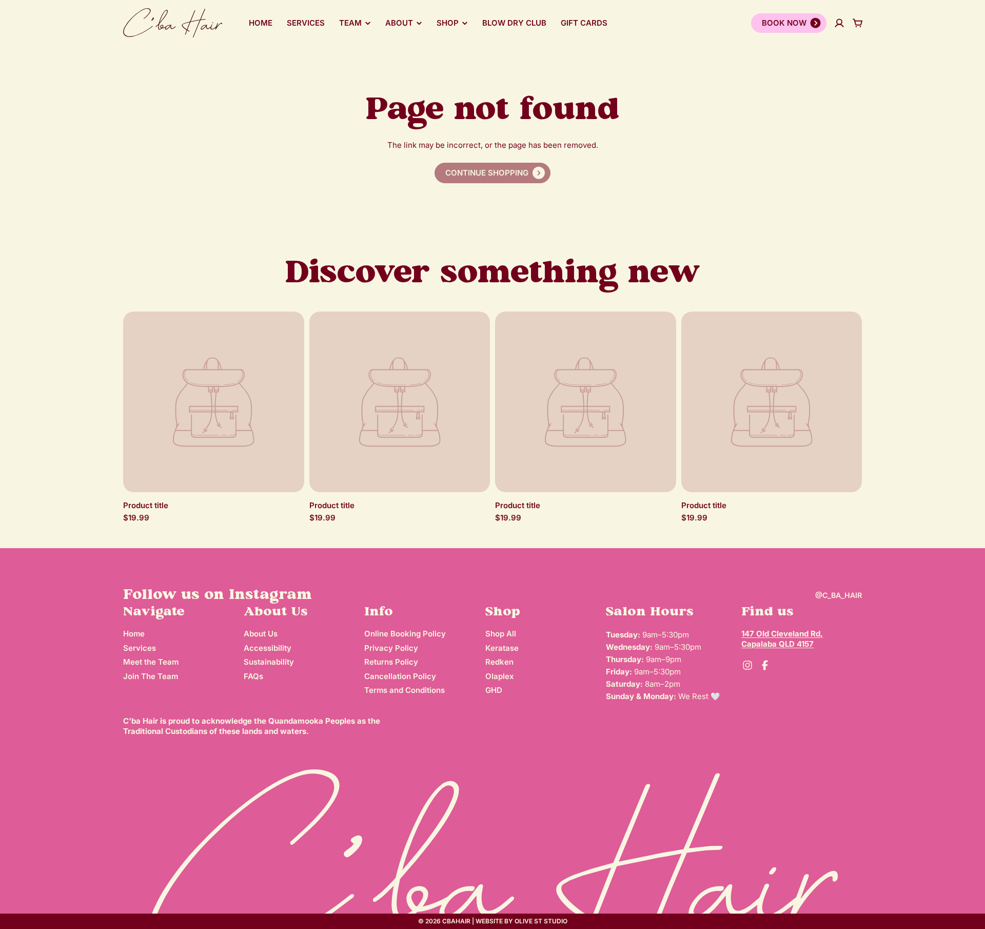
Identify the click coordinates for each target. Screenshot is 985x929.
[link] (492, 173)
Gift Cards (584, 23)
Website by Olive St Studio (521, 921)
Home (260, 23)
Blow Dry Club (514, 23)
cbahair (456, 921)
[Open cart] (858, 23)
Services (306, 23)
